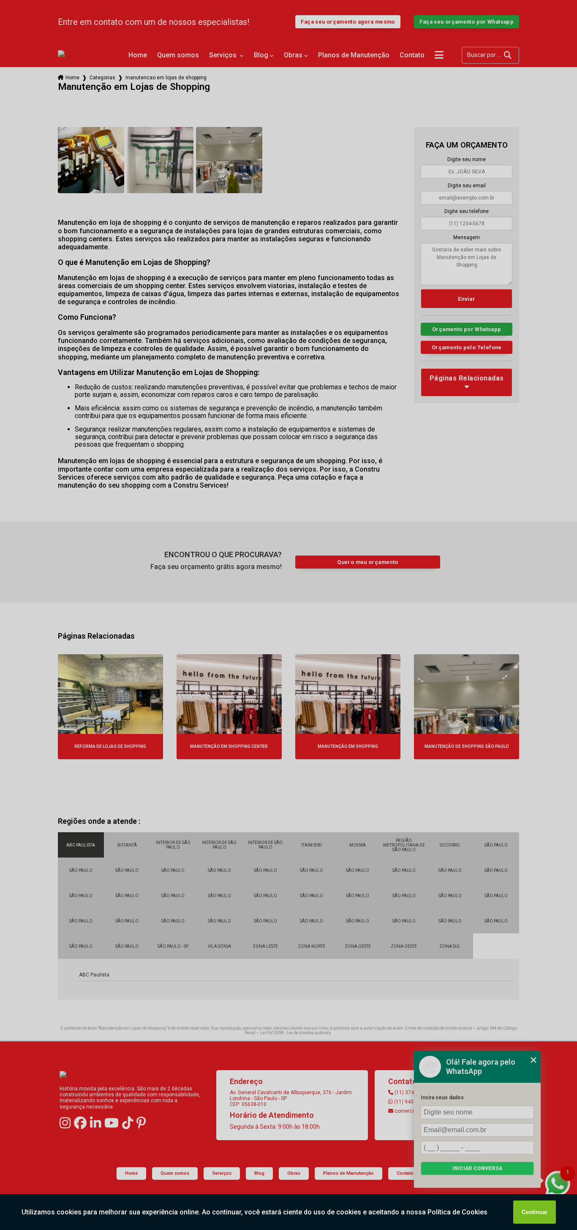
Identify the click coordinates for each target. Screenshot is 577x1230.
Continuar (534, 1212)
